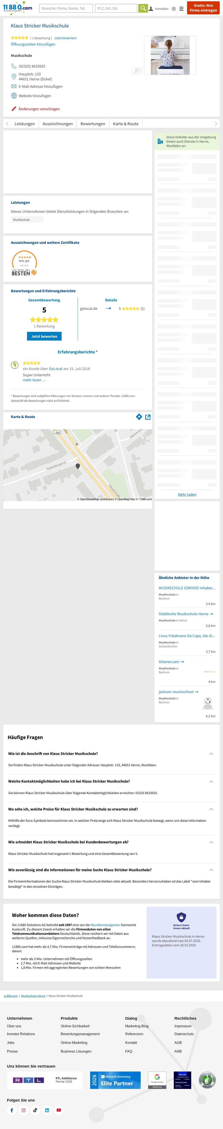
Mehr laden (187, 494)
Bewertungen (93, 123)
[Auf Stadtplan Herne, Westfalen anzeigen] (147, 416)
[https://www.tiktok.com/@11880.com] (35, 1110)
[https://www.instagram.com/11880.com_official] (23, 1110)
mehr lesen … (34, 379)
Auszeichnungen (58, 123)
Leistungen (25, 123)
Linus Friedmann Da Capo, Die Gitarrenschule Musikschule (187, 635)
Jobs (10, 1043)
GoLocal (56, 368)
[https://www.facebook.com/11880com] (12, 1110)
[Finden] (143, 8)
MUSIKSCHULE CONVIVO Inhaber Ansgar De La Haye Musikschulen (187, 587)
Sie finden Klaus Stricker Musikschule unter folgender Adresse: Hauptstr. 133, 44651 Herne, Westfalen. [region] (82, 765)
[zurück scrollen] (7, 123)
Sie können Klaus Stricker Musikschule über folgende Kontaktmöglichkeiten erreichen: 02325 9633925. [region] (83, 793)
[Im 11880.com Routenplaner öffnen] (139, 416)
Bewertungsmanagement (80, 1034)
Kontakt (131, 1043)
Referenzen (134, 1034)
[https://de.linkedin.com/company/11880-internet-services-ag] (47, 1110)
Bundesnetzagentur (105, 925)
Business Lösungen (76, 1051)
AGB (178, 1043)
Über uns (14, 1026)
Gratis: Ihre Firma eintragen (203, 8)
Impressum (182, 1026)
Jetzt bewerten (44, 336)
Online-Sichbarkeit (75, 1026)
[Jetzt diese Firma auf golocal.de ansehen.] (108, 308)
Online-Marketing (74, 1043)
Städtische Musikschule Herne (183, 613)
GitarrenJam (169, 661)
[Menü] (183, 8)
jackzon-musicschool (176, 691)
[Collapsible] (211, 753)
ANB (178, 1051)
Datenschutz (184, 1034)
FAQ (128, 1051)
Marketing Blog (137, 1026)
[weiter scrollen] (216, 123)
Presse (12, 1051)
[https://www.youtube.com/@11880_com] (59, 1110)
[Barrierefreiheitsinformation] (175, 8)
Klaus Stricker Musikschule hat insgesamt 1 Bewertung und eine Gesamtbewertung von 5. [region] (73, 853)
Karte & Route (126, 123)
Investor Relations (21, 1034)
